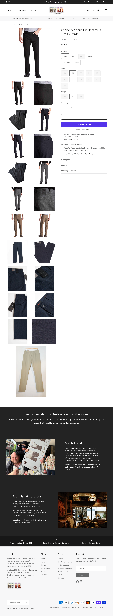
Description (65, 160)
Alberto (66, 44)
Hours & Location (82, 2)
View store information (71, 139)
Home (7, 25)
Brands (33, 10)
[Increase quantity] (72, 107)
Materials (64, 165)
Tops (43, 558)
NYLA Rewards (63, 565)
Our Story (61, 558)
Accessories (21, 10)
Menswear (9, 10)
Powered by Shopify (29, 608)
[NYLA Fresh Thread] (57, 10)
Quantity (64, 103)
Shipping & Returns (65, 568)
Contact (61, 578)
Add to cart (84, 117)
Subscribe (82, 575)
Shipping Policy (87, 607)
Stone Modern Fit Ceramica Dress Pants (22, 25)
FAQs (89, 2)
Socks (43, 565)
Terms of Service (54, 607)
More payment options (84, 129)
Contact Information (100, 607)
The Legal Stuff (63, 571)
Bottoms (44, 562)
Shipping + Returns (68, 171)
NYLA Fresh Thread (17, 608)
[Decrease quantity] (63, 107)
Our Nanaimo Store (65, 562)
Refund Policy (76, 607)
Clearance (44, 575)
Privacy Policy (66, 607)
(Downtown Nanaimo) (88, 154)
